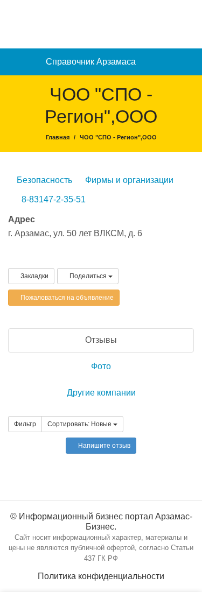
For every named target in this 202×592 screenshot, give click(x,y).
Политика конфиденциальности (101, 576)
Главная (57, 137)
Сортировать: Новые (80, 424)
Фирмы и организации (128, 180)
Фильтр (25, 424)
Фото (101, 366)
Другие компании (101, 392)
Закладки (33, 276)
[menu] (188, 62)
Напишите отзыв (103, 445)
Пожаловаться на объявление (66, 297)
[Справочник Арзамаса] (101, 23)
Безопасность (43, 180)
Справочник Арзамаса (91, 61)
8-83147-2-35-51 (54, 199)
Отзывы (101, 339)
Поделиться (88, 276)
